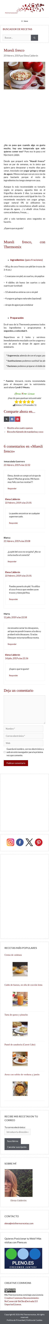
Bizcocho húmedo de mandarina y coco (25, 431)
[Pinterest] (38, 843)
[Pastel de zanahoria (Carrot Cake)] (24, 1059)
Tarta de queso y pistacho (16, 1014)
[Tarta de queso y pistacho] (24, 1029)
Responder (12, 488)
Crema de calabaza (13, 955)
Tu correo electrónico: (15, 1127)
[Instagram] (10, 843)
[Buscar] (34, 38)
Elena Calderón (12, 499)
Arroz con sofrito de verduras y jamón (22, 1074)
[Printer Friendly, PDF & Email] (24, 393)
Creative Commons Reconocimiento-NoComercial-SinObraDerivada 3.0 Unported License (22, 1301)
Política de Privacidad (16, 1320)
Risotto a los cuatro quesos (20, 428)
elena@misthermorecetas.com (19, 1223)
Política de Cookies (34, 1320)
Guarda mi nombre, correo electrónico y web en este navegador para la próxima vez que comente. (25, 752)
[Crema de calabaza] (24, 969)
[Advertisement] (24, 118)
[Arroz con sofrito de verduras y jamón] (24, 1089)
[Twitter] (29, 843)
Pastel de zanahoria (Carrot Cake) (20, 1044)
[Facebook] (20, 843)
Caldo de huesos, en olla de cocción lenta (23, 985)
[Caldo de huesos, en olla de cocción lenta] (24, 999)
